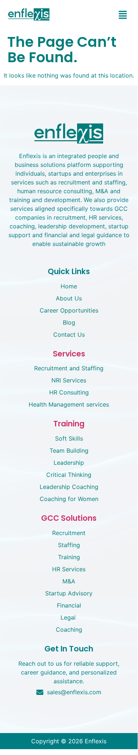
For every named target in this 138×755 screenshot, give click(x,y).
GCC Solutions (69, 518)
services (69, 353)
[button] (123, 15)
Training (68, 423)
